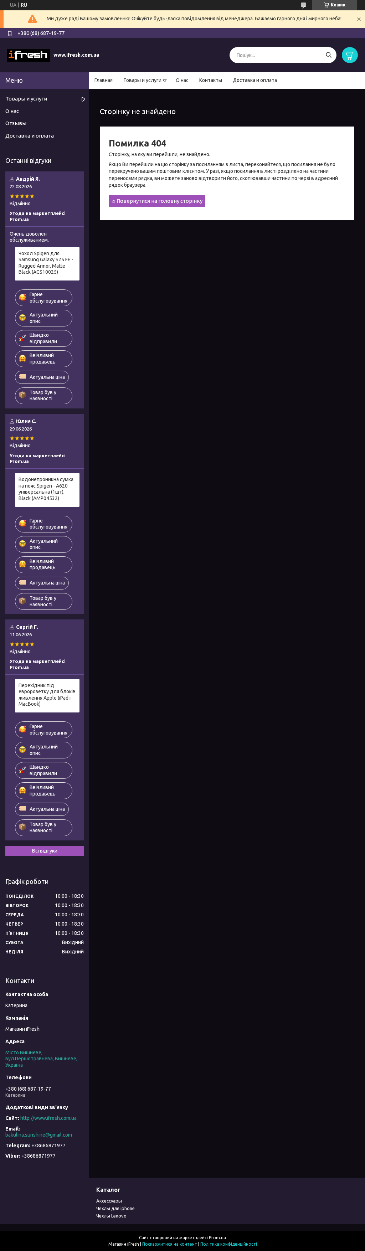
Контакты (210, 80)
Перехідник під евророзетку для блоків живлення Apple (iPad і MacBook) (47, 695)
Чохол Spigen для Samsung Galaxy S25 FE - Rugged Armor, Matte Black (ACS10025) (46, 263)
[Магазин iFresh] (28, 55)
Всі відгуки (44, 851)
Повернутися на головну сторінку (159, 201)
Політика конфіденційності (228, 1244)
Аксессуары (109, 1200)
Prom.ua (217, 1237)
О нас (182, 80)
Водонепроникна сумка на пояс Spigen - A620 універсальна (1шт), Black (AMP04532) (46, 489)
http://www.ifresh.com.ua (48, 1118)
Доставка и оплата (255, 80)
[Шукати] (328, 55)
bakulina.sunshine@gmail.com (38, 1135)
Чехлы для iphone (115, 1208)
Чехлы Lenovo (111, 1215)
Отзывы (15, 123)
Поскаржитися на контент (169, 1244)
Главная (103, 80)
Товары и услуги (142, 80)
